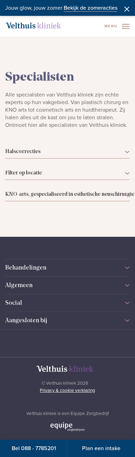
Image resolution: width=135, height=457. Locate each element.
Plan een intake (101, 448)
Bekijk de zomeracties (90, 7)
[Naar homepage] (33, 25)
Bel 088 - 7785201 (34, 448)
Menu (112, 26)
